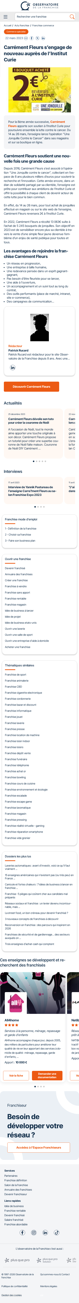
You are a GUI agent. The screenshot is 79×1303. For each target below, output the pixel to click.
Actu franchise (22, 25)
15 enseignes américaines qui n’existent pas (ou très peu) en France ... (39, 876)
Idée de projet (13, 616)
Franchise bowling (15, 777)
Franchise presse (15, 729)
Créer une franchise (16, 580)
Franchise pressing (16, 819)
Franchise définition (15, 1180)
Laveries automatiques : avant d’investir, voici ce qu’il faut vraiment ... (37, 867)
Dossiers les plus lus (18, 856)
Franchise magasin (15, 604)
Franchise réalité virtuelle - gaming (24, 825)
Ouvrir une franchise (18, 559)
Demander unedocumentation (47, 1075)
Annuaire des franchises (19, 574)
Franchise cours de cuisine (20, 783)
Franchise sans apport (17, 592)
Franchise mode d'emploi (21, 519)
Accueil (7, 25)
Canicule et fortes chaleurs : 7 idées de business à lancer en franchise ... (39, 886)
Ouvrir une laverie (15, 628)
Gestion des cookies (11, 1295)
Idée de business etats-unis (21, 622)
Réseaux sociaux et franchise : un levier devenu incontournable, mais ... (38, 905)
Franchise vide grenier (17, 837)
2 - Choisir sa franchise (18, 534)
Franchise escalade (16, 795)
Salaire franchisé (13, 1219)
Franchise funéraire (16, 759)
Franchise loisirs (14, 747)
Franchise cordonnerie (18, 698)
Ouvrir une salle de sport (19, 634)
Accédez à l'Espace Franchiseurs (38, 1147)
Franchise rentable (15, 598)
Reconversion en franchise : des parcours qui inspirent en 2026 (37, 926)
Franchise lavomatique (18, 807)
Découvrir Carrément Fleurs (31, 386)
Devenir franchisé (15, 568)
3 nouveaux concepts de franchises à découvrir (32, 918)
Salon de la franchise (16, 1185)
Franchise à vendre (16, 586)
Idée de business (14, 1206)
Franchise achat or (15, 771)
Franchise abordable (16, 1224)
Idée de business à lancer (19, 610)
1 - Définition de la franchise (20, 528)
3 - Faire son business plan (20, 540)
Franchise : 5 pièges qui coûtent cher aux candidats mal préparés (36, 895)
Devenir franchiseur (15, 1194)
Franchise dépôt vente (18, 753)
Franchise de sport (15, 674)
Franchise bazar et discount (20, 704)
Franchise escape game (18, 801)
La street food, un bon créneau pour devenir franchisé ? (36, 912)
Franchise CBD (13, 686)
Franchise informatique (18, 710)
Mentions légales (48, 1286)
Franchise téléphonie (17, 765)
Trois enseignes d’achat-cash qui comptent (29, 943)
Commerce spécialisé (16, 31)
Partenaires (10, 1175)
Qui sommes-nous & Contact (55, 1274)
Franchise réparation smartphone (24, 831)
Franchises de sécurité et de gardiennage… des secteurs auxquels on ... (37, 936)
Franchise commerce (43, 25)
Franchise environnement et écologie (26, 789)
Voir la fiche (16, 1075)
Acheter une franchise (17, 646)
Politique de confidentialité (14, 1286)
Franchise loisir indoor (17, 741)
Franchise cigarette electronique (23, 692)
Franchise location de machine (22, 735)
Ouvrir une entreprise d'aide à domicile (27, 640)
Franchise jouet (14, 716)
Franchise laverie (14, 723)
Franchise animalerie (16, 680)
